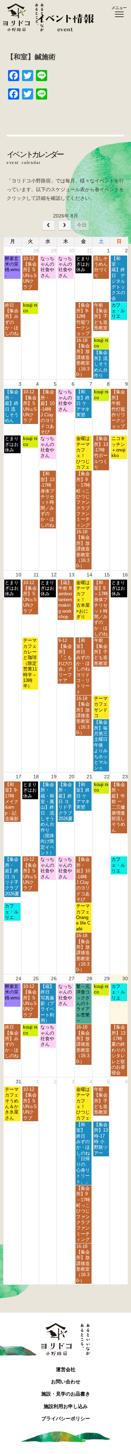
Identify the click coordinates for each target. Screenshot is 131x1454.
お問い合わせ (65, 1381)
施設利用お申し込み (66, 1406)
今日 (82, 225)
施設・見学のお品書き (65, 1393)
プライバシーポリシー (65, 1418)
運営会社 (65, 1369)
